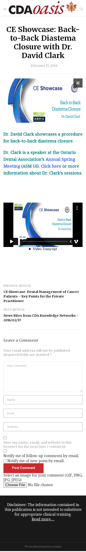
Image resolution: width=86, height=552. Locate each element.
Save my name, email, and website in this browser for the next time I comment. (37, 444)
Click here (51, 166)
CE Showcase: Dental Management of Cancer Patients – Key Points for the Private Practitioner (41, 296)
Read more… (43, 519)
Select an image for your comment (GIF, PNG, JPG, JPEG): (43, 477)
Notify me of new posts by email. (35, 461)
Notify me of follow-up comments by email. (41, 456)
